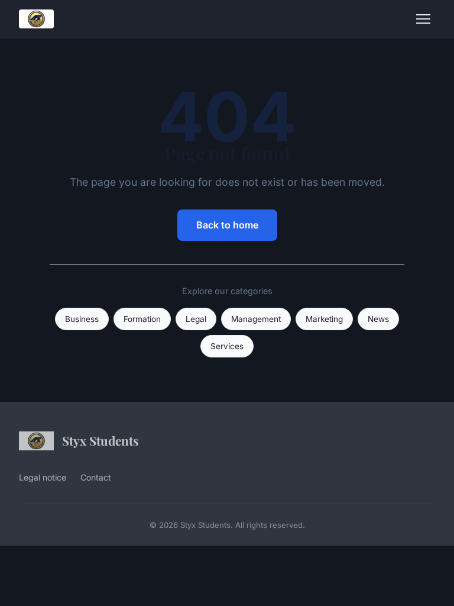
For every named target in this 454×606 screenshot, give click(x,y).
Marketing (324, 319)
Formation (142, 319)
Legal (196, 319)
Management (256, 319)
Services (227, 346)
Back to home (227, 225)
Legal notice (42, 477)
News (378, 319)
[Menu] (423, 18)
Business (82, 319)
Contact (95, 477)
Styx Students (100, 440)
